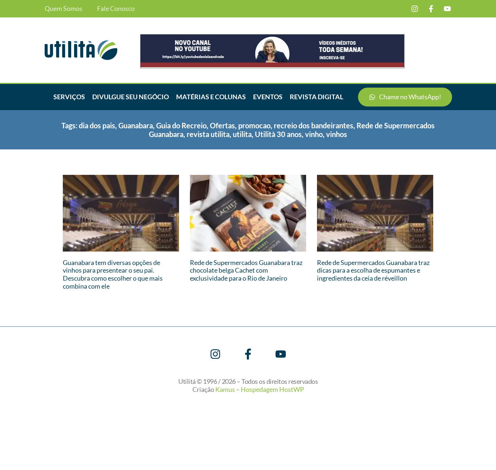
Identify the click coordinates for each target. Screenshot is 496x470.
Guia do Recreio (181, 125)
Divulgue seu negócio (130, 97)
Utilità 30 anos (278, 134)
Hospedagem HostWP (272, 389)
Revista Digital (316, 97)
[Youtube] (447, 8)
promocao (254, 125)
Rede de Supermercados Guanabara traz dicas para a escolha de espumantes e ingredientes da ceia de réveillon (373, 270)
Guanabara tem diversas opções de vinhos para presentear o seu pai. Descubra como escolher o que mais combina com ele (113, 274)
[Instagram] (414, 8)
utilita (242, 134)
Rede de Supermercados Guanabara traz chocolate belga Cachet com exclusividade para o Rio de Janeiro (246, 270)
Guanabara (135, 125)
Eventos (267, 97)
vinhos (336, 134)
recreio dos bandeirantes (313, 125)
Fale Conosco (116, 8)
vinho (314, 134)
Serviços (69, 97)
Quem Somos (63, 8)
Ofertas (222, 125)
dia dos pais (97, 125)
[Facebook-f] (431, 8)
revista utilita (208, 134)
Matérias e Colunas (211, 97)
